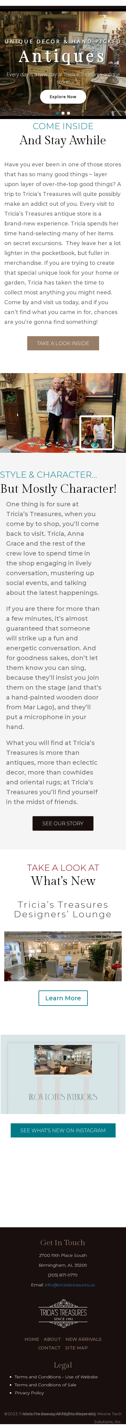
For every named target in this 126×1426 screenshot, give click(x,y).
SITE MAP (76, 1348)
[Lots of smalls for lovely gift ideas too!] (63, 1097)
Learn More (63, 998)
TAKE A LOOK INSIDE (63, 343)
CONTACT (49, 1348)
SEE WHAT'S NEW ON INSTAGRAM (63, 1130)
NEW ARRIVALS (83, 1339)
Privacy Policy (29, 1393)
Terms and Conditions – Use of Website (56, 1377)
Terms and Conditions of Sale (45, 1385)
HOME (31, 1339)
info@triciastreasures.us (70, 1285)
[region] (63, 63)
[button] (57, 113)
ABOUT (52, 1339)
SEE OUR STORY (63, 824)
